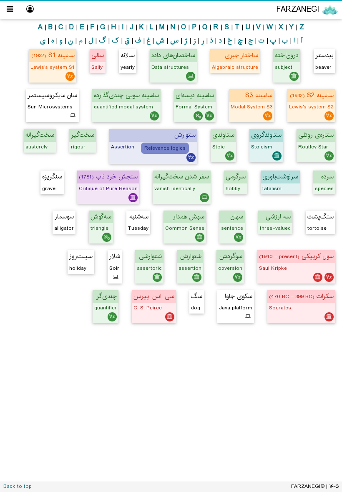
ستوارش (185, 135)
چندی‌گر (106, 296)
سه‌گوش (101, 216)
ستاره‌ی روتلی (316, 135)
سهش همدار (188, 216)
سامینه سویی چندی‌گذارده (126, 95)
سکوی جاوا (238, 296)
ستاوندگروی (266, 135)
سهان (237, 216)
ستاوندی (223, 135)
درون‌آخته (287, 55)
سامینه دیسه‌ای (195, 95)
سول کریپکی (296, 256)
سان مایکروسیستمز (52, 95)
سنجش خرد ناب (108, 176)
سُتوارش (190, 256)
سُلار (114, 256)
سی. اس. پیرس (153, 296)
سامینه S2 (312, 95)
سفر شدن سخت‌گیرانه (181, 176)
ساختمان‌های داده (173, 55)
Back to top (17, 486)
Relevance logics (165, 148)
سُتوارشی (150, 256)
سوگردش (230, 256)
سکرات (301, 296)
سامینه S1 (53, 55)
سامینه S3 (258, 95)
